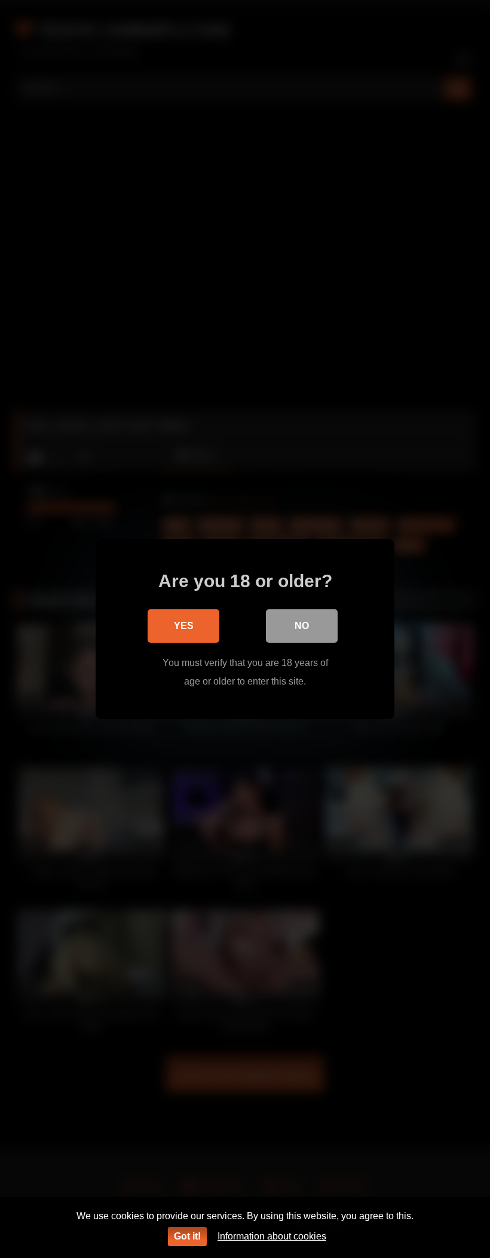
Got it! (187, 1236)
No (302, 626)
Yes (184, 626)
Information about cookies (272, 1236)
